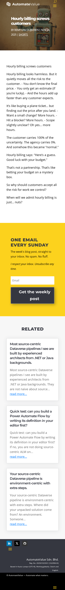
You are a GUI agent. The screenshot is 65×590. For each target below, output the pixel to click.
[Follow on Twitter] (17, 543)
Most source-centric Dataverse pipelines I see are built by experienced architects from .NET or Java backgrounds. (32, 353)
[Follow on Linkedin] (9, 543)
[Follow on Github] (25, 543)
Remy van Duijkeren (26, 30)
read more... (18, 394)
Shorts (23, 34)
